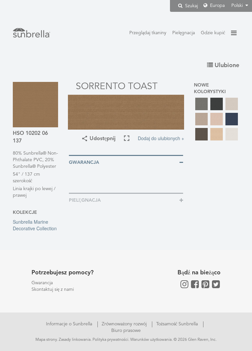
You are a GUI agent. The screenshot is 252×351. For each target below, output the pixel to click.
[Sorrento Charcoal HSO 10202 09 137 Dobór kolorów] (216, 104)
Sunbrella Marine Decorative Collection (35, 225)
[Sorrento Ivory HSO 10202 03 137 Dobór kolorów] (216, 119)
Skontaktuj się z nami (53, 289)
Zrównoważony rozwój (125, 324)
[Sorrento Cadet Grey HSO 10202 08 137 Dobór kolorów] (201, 104)
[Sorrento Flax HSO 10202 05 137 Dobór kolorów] (201, 119)
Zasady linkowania (75, 340)
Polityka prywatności (110, 340)
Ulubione (226, 65)
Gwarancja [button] (84, 162)
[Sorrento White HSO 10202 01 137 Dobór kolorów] (231, 134)
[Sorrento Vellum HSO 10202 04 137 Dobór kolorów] (216, 134)
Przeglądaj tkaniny (147, 33)
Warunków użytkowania (151, 340)
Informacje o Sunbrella (70, 324)
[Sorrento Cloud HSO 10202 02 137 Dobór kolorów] (231, 104)
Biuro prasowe (126, 330)
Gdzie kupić (213, 33)
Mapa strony (46, 340)
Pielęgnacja (183, 33)
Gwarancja (42, 283)
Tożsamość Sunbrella (177, 324)
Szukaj (191, 6)
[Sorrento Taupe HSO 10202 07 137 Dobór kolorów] (201, 134)
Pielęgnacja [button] (85, 200)
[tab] (126, 162)
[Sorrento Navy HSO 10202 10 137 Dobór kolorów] (231, 119)
